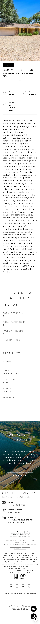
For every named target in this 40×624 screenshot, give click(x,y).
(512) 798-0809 (14, 512)
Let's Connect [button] (20, 476)
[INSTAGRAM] (17, 586)
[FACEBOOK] (11, 586)
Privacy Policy (20, 609)
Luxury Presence (27, 593)
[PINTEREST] (29, 586)
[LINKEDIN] (23, 586)
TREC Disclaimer (20, 549)
